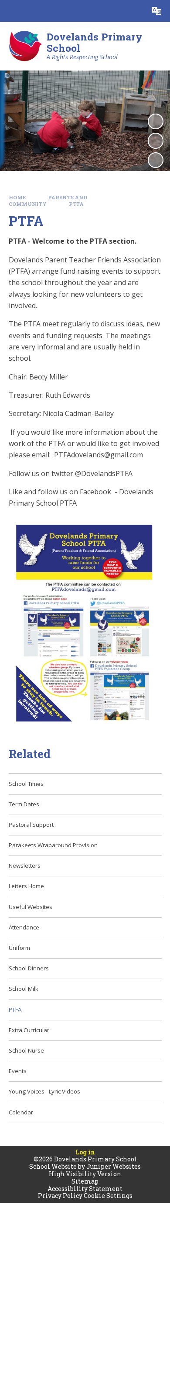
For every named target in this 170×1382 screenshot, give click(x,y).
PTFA (76, 204)
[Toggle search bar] (135, 11)
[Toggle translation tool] (156, 11)
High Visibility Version (85, 1174)
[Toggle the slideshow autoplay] (155, 121)
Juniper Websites (113, 1166)
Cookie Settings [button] (108, 1195)
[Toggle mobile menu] (11, 11)
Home (17, 197)
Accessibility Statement (85, 1188)
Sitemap (85, 1181)
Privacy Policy (60, 1195)
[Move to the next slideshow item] (155, 160)
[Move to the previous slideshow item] (155, 140)
